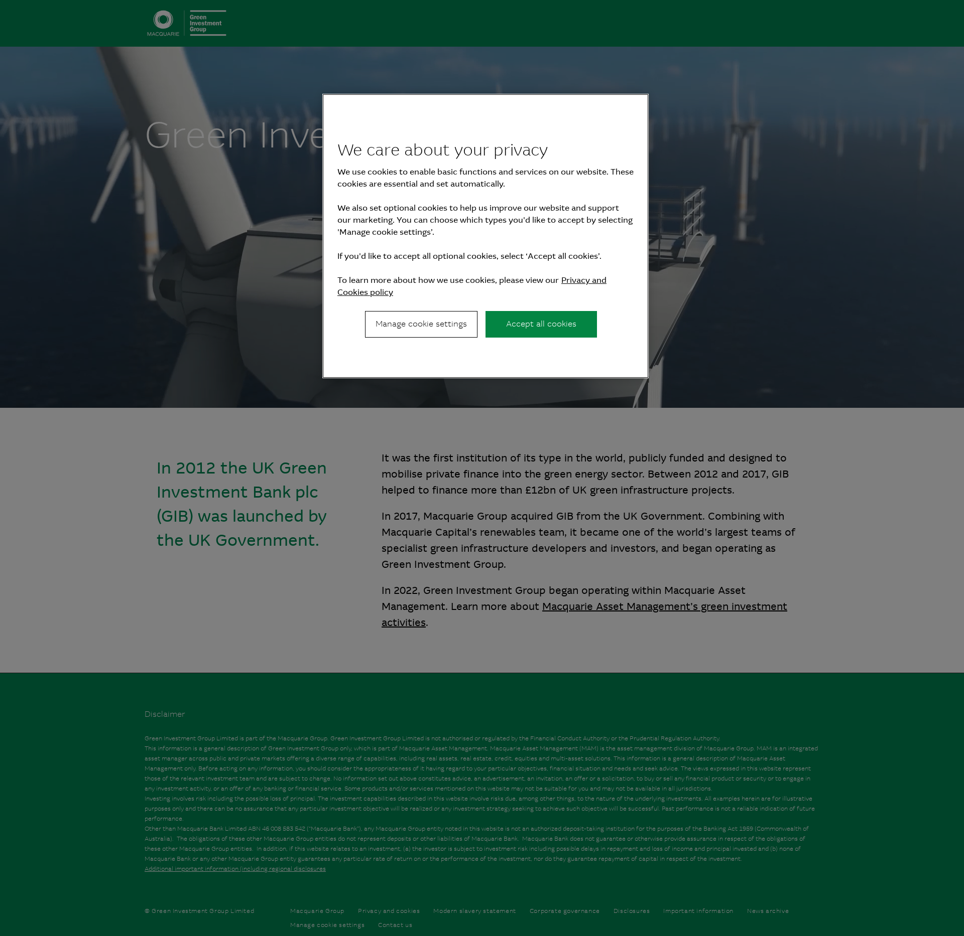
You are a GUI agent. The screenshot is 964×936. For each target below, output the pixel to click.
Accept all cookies (541, 324)
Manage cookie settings (421, 324)
